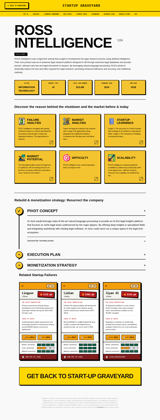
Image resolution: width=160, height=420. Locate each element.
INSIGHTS (36, 14)
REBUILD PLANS (124, 14)
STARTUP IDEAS (81, 14)
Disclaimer (20, 54)
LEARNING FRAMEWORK (51, 14)
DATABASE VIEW (109, 14)
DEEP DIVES (67, 14)
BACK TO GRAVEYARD (16, 5)
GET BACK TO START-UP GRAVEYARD (80, 376)
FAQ (135, 14)
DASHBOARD (95, 14)
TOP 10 (25, 14)
